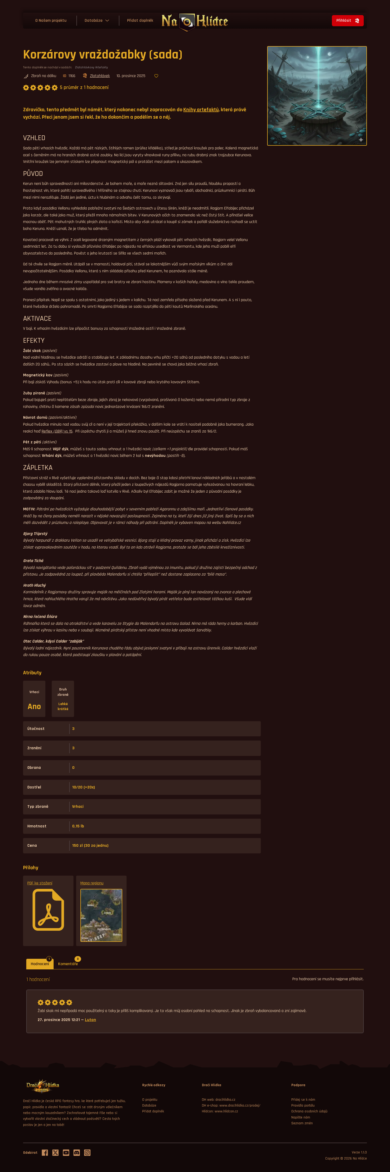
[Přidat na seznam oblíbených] (156, 76)
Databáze (93, 20)
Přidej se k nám (303, 1099)
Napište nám (300, 1117)
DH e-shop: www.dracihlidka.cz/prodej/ (231, 1105)
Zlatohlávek (100, 76)
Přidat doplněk (140, 20)
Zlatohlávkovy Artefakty (91, 67)
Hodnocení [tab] (42, 963)
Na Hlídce (360, 1158)
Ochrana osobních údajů (309, 1111)
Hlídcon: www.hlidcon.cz (220, 1111)
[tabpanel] (195, 1004)
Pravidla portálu (303, 1105)
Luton (90, 1020)
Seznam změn (302, 1123)
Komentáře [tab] (70, 963)
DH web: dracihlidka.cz (218, 1099)
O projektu (149, 1099)
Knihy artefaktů (201, 109)
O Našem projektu (51, 20)
